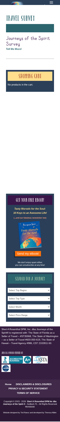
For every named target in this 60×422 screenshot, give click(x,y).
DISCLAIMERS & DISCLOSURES (34, 384)
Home (8, 384)
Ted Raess (24, 413)
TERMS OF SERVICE (28, 393)
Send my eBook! (28, 253)
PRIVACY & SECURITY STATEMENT (28, 388)
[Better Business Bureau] (17, 362)
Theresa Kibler (50, 413)
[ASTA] (41, 362)
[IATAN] (7, 371)
